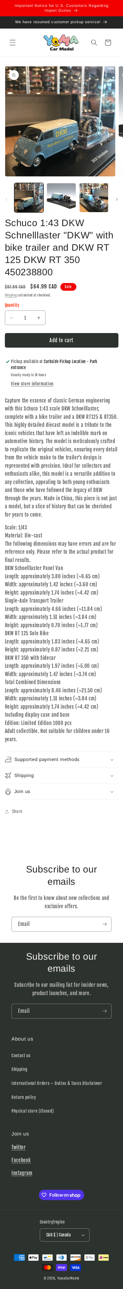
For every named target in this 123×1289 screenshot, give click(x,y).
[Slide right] (116, 199)
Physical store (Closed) (32, 1111)
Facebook (21, 1160)
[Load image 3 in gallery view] (94, 197)
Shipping (11, 295)
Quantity (12, 305)
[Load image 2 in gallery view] (61, 197)
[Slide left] (6, 199)
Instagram (22, 1173)
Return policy (23, 1097)
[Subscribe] (104, 924)
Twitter (18, 1147)
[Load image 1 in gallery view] (29, 197)
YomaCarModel (68, 1278)
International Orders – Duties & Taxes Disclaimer (56, 1083)
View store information (32, 383)
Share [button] (17, 811)
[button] (12, 42)
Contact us (21, 1055)
